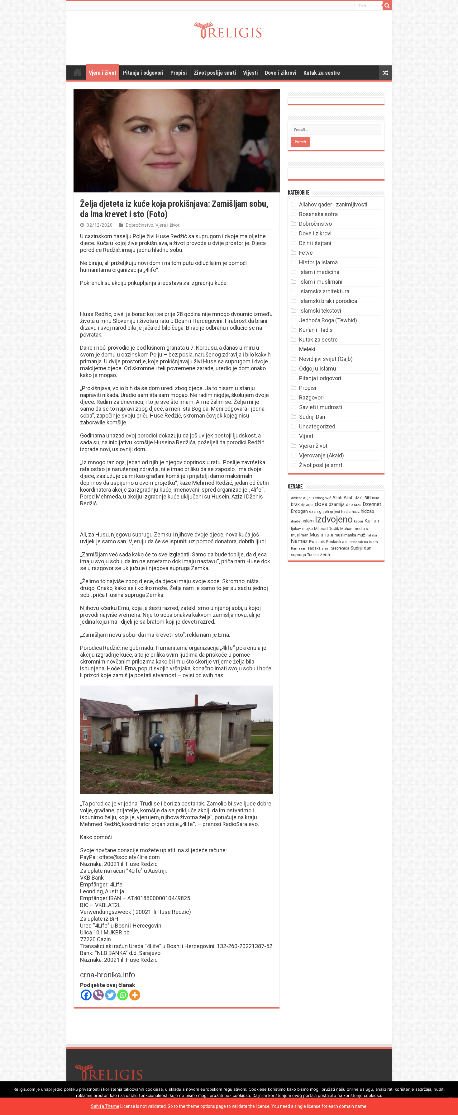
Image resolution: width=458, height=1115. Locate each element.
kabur (358, 521)
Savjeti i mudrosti (320, 407)
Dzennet (372, 504)
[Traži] (387, 5)
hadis (346, 511)
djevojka (307, 505)
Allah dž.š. (353, 497)
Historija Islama (318, 262)
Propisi (178, 72)
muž (361, 535)
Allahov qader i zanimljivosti (333, 204)
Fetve (306, 252)
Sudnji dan (361, 548)
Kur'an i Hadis (316, 330)
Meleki (307, 349)
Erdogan (299, 511)
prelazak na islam (364, 542)
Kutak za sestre (321, 72)
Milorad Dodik (326, 528)
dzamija (337, 504)
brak (295, 504)
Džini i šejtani (315, 243)
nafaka (371, 535)
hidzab (367, 511)
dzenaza (353, 504)
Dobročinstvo (139, 225)
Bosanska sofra (318, 214)
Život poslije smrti (215, 72)
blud (375, 498)
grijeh (324, 511)
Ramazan (298, 548)
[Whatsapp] (122, 995)
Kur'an (372, 520)
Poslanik (317, 541)
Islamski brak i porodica (328, 301)
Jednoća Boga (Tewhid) (328, 320)
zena (325, 554)
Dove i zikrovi (281, 72)
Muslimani (321, 535)
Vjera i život (102, 72)
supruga (298, 554)
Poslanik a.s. (337, 541)
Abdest (296, 498)
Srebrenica (340, 548)
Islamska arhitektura (324, 291)
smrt (326, 548)
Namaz (299, 541)
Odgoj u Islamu (317, 368)
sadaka (314, 548)
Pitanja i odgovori (143, 72)
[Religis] (229, 29)
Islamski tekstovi (320, 310)
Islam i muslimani (320, 281)
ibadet (296, 521)
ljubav (296, 529)
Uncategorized (317, 426)
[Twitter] (110, 995)
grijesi (335, 512)
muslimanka (345, 535)
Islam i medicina (319, 272)
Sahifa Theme (105, 1106)
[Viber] (98, 995)
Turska (313, 555)
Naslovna (77, 71)
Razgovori (311, 397)
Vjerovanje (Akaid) (321, 455)
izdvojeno (334, 519)
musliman (299, 535)
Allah (337, 497)
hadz (356, 512)
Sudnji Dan (312, 416)
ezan (313, 511)
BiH (368, 497)
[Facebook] (86, 995)
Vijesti (250, 72)
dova (321, 504)
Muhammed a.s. (354, 528)
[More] (134, 995)
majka (307, 528)
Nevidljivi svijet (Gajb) (326, 359)
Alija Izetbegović (317, 498)
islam (308, 521)
